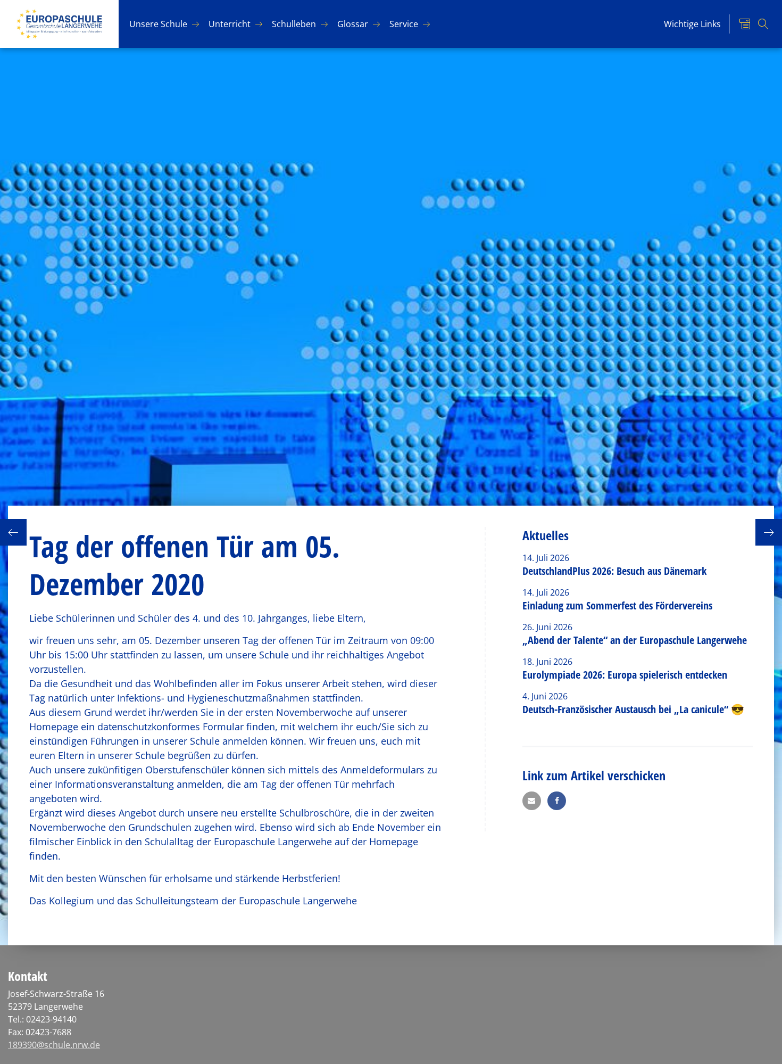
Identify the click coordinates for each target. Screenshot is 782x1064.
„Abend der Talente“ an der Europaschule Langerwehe (634, 640)
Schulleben (294, 24)
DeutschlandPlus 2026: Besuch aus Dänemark (614, 571)
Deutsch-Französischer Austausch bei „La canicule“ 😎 (633, 709)
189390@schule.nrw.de (54, 1045)
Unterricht (230, 24)
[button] (531, 800)
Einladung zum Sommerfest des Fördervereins (617, 605)
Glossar (352, 24)
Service (403, 24)
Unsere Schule (158, 24)
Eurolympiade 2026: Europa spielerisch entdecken (626, 674)
